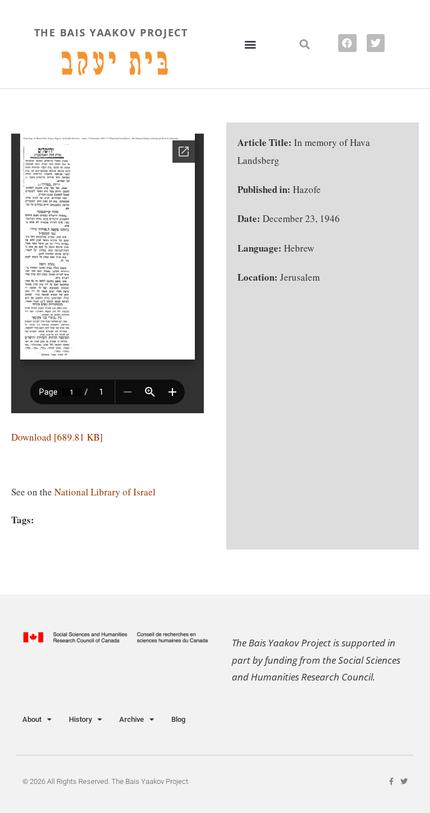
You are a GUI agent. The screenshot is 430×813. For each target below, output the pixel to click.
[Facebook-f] (391, 781)
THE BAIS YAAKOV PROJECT (111, 32)
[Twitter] (376, 43)
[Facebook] (347, 43)
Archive (131, 719)
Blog (178, 719)
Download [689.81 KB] (57, 437)
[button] (250, 44)
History (80, 719)
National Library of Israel (105, 491)
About (31, 719)
